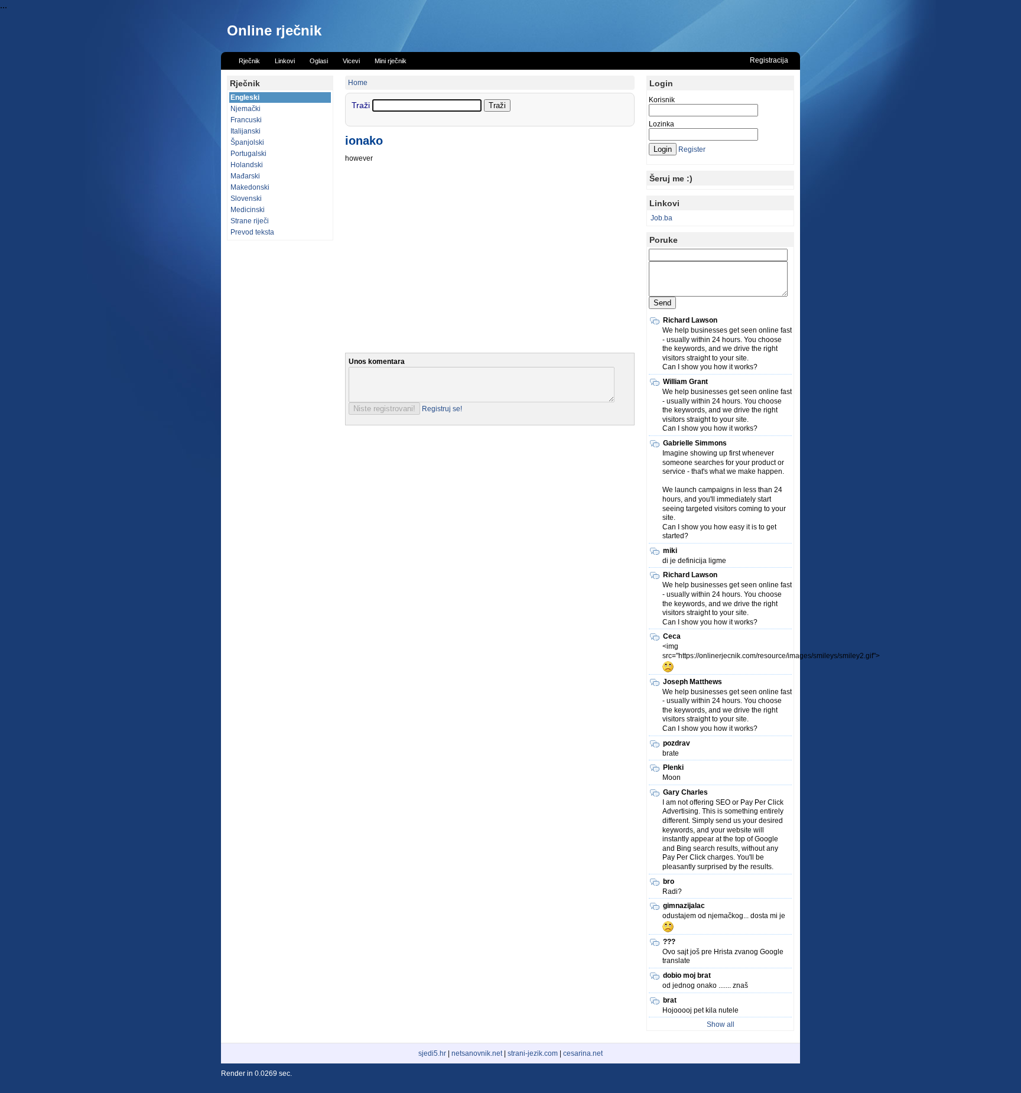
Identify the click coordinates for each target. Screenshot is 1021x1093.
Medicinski (247, 210)
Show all (720, 1024)
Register (691, 149)
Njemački (245, 109)
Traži (362, 105)
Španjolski (247, 142)
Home (358, 83)
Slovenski (246, 198)
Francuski (246, 120)
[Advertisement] (280, 423)
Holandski (246, 165)
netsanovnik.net (476, 1053)
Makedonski (249, 187)
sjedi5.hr (432, 1053)
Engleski (244, 97)
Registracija (769, 60)
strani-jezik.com (533, 1053)
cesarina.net (583, 1053)
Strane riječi (249, 221)
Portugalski (248, 153)
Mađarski (245, 176)
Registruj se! (442, 409)
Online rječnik (274, 30)
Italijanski (245, 131)
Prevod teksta (252, 232)
